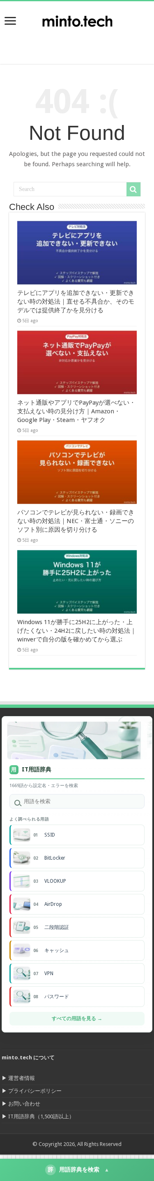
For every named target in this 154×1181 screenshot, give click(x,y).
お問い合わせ (24, 1104)
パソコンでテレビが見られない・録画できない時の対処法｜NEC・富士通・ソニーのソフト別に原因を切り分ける (75, 521)
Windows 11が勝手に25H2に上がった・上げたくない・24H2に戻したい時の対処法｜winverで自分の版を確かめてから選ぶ (76, 630)
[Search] (133, 189)
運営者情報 (21, 1078)
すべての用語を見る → (77, 1018)
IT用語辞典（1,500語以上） (41, 1116)
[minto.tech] (77, 19)
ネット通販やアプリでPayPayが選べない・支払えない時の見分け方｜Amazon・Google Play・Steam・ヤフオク (76, 411)
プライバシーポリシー (35, 1091)
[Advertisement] (88, 43)
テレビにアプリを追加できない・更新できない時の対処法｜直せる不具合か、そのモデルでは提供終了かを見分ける (75, 301)
